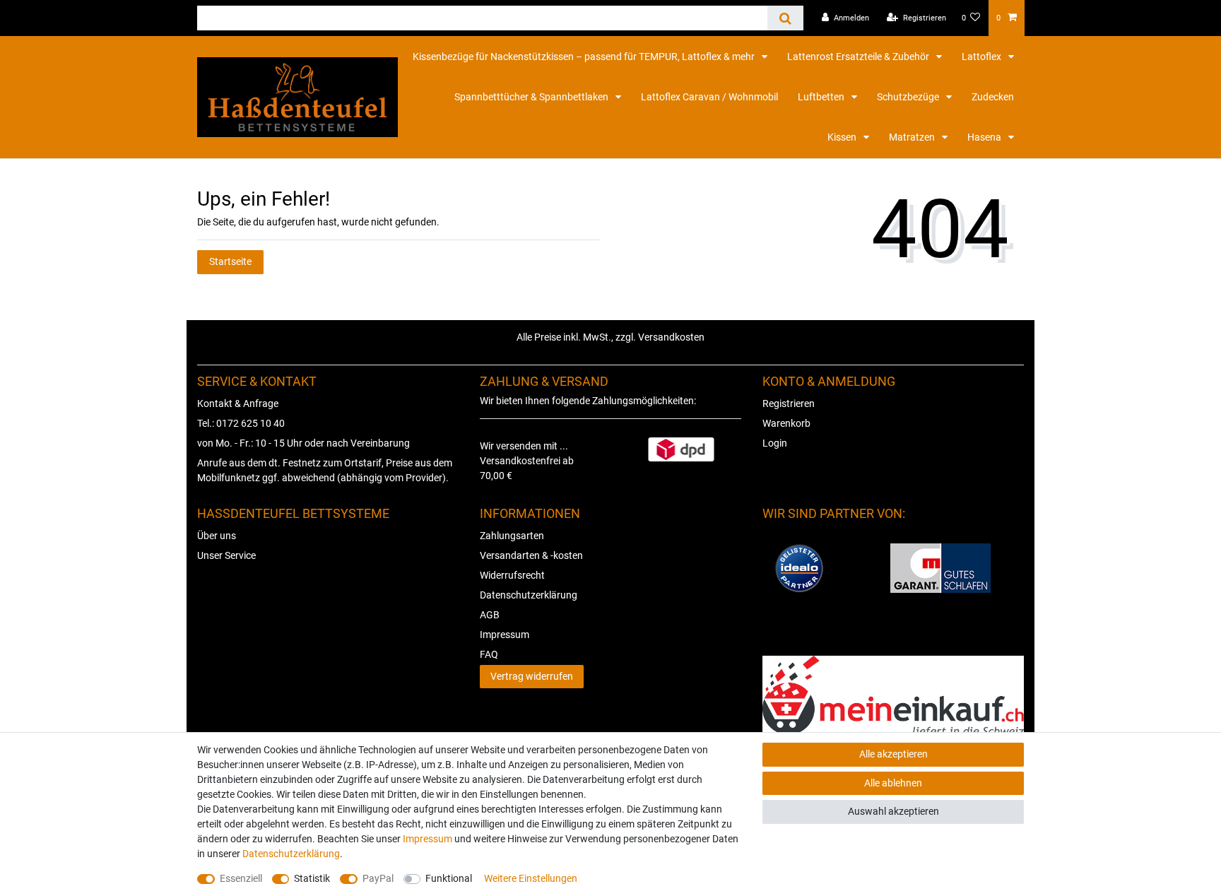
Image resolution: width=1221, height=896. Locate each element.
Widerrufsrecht (512, 575)
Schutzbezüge (909, 96)
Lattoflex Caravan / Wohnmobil (709, 96)
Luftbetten (822, 96)
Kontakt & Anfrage (237, 403)
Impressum (504, 634)
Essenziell (241, 878)
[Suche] (785, 18)
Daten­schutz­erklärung (291, 853)
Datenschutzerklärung (528, 595)
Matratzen (913, 137)
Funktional (448, 878)
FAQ (489, 654)
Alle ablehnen (893, 783)
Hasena (985, 137)
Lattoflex (982, 56)
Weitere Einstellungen (530, 878)
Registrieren (788, 403)
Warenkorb (786, 423)
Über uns (216, 535)
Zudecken (993, 96)
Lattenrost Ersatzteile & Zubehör (859, 56)
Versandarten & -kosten (531, 555)
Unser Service (226, 555)
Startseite (230, 261)
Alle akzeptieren (893, 754)
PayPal (378, 878)
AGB (490, 614)
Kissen (843, 137)
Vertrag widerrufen (531, 676)
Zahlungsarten (512, 535)
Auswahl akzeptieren (893, 811)
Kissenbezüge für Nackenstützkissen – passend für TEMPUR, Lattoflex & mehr (585, 56)
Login (774, 443)
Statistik (312, 878)
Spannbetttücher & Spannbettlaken (532, 96)
